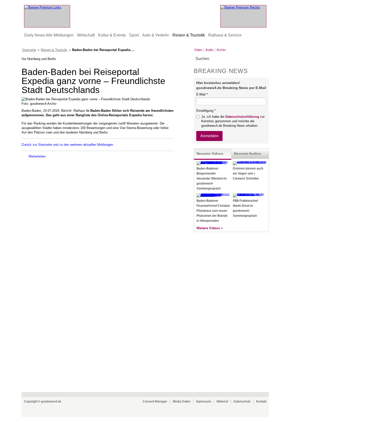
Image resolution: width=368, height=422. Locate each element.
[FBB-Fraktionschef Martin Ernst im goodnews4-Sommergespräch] (249, 194)
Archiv (221, 50)
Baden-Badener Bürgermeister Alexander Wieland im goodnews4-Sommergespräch (212, 178)
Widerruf (222, 401)
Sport (134, 35)
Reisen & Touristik (188, 35)
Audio (209, 50)
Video (198, 50)
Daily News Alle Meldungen (49, 35)
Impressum (203, 401)
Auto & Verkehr (155, 35)
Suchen (265, 59)
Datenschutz (242, 401)
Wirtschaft (86, 35)
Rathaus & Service (225, 35)
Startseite (29, 50)
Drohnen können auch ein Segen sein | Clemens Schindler (248, 173)
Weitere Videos (208, 228)
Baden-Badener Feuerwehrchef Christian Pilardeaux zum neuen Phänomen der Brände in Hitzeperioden (213, 210)
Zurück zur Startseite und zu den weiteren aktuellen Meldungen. (68, 144)
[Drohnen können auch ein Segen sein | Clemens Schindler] (249, 162)
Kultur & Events (112, 35)
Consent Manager (155, 401)
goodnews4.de (51, 401)
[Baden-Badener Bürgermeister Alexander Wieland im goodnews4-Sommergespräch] (213, 162)
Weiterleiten (37, 156)
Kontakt (261, 401)
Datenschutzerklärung (242, 116)
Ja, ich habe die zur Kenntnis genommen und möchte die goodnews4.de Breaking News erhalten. (233, 121)
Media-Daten (182, 401)
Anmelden (209, 136)
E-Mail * (202, 94)
